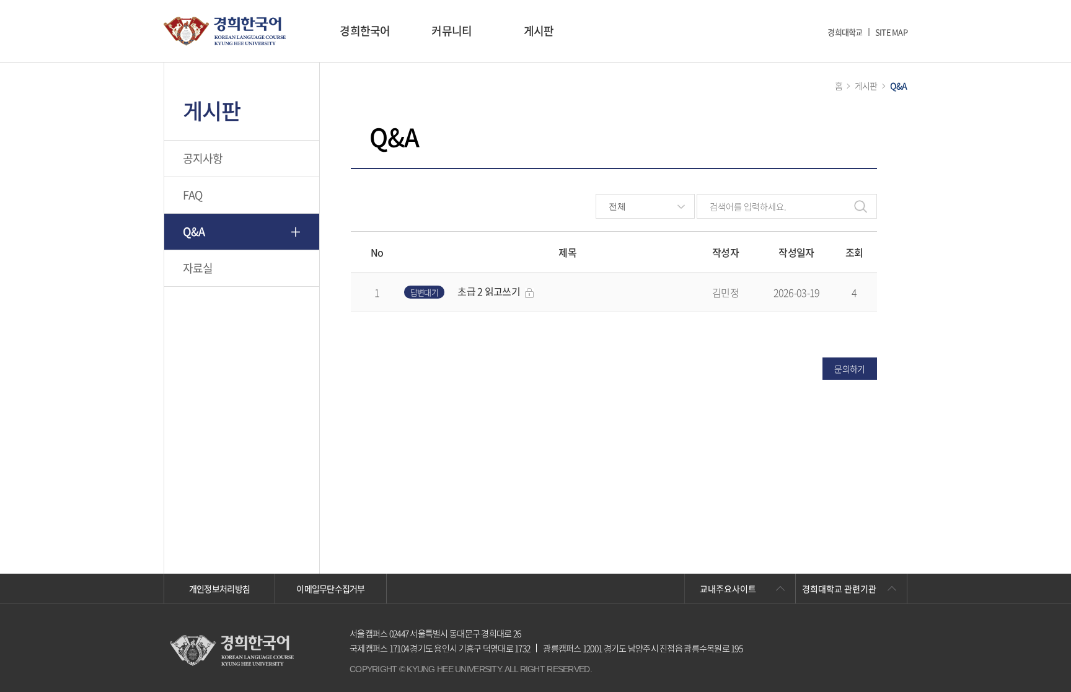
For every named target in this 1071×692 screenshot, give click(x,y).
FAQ (193, 194)
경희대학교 (844, 32)
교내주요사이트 (728, 588)
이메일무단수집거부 (330, 588)
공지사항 (203, 158)
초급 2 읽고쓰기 (488, 291)
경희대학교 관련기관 (839, 588)
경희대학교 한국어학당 (225, 31)
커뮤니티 (451, 30)
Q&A (194, 231)
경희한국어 (365, 30)
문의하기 (849, 368)
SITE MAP (891, 32)
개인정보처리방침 (219, 588)
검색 (860, 206)
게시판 (539, 30)
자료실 (198, 268)
